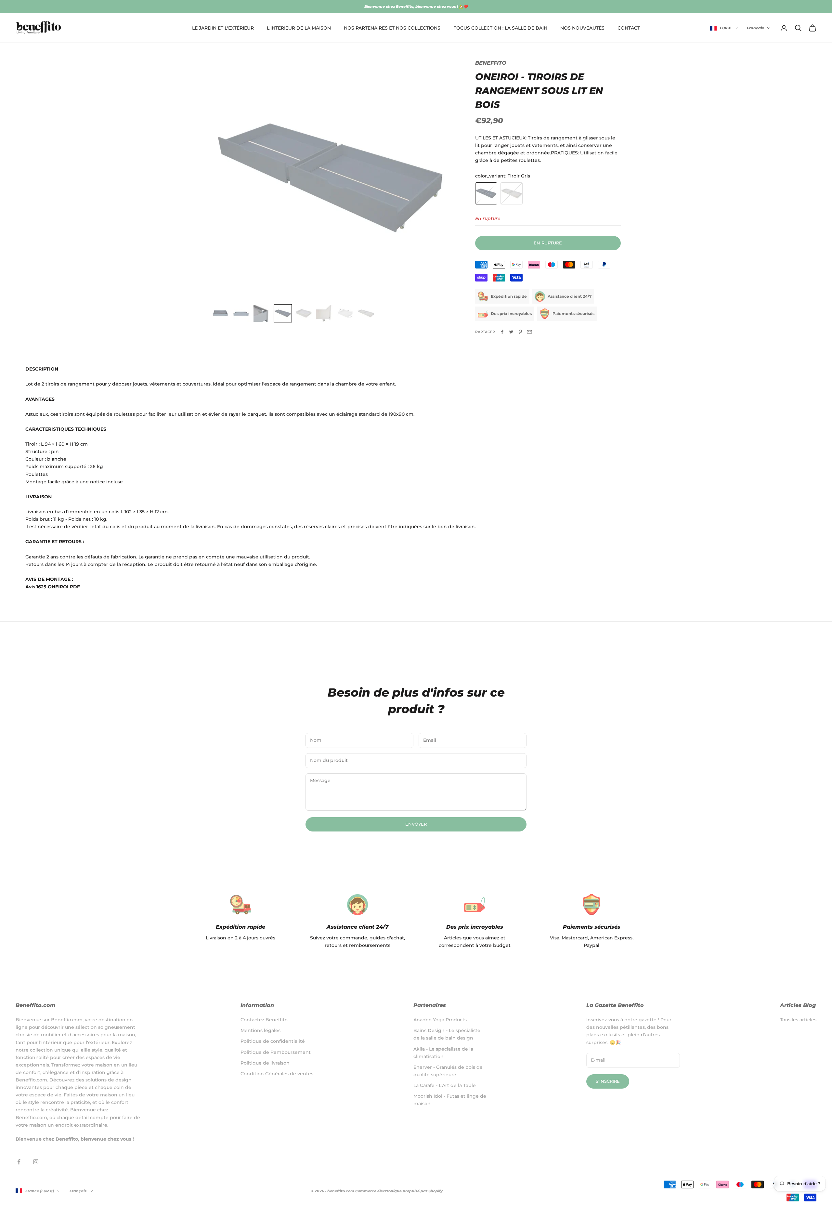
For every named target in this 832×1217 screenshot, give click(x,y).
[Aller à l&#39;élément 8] (366, 313)
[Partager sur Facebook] (502, 331)
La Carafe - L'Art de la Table (444, 1085)
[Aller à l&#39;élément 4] (283, 313)
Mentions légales (260, 1030)
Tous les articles (798, 1020)
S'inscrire (608, 1081)
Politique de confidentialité (272, 1041)
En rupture (548, 242)
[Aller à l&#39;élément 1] (220, 313)
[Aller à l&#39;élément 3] (262, 313)
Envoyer (416, 824)
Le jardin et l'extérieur (223, 28)
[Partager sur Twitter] (511, 331)
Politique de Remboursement (275, 1052)
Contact (629, 28)
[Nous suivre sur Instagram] (35, 1161)
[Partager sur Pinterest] (520, 331)
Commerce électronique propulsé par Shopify (399, 1191)
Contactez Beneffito (264, 1020)
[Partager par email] (529, 331)
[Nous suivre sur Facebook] (19, 1161)
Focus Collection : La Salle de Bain (500, 28)
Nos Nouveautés (582, 28)
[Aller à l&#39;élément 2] (241, 313)
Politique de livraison (265, 1063)
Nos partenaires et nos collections (392, 28)
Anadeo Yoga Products (440, 1020)
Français (755, 28)
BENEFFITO (490, 63)
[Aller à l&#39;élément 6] (324, 313)
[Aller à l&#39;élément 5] (303, 313)
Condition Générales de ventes (276, 1074)
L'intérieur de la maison (299, 28)
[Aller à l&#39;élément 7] (345, 313)
